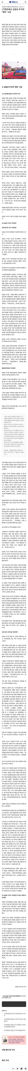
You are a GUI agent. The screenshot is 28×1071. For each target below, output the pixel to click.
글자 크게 (17, 1068)
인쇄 (21, 1068)
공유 (25, 1068)
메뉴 (2, 2)
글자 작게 (13, 1068)
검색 (25, 2)
